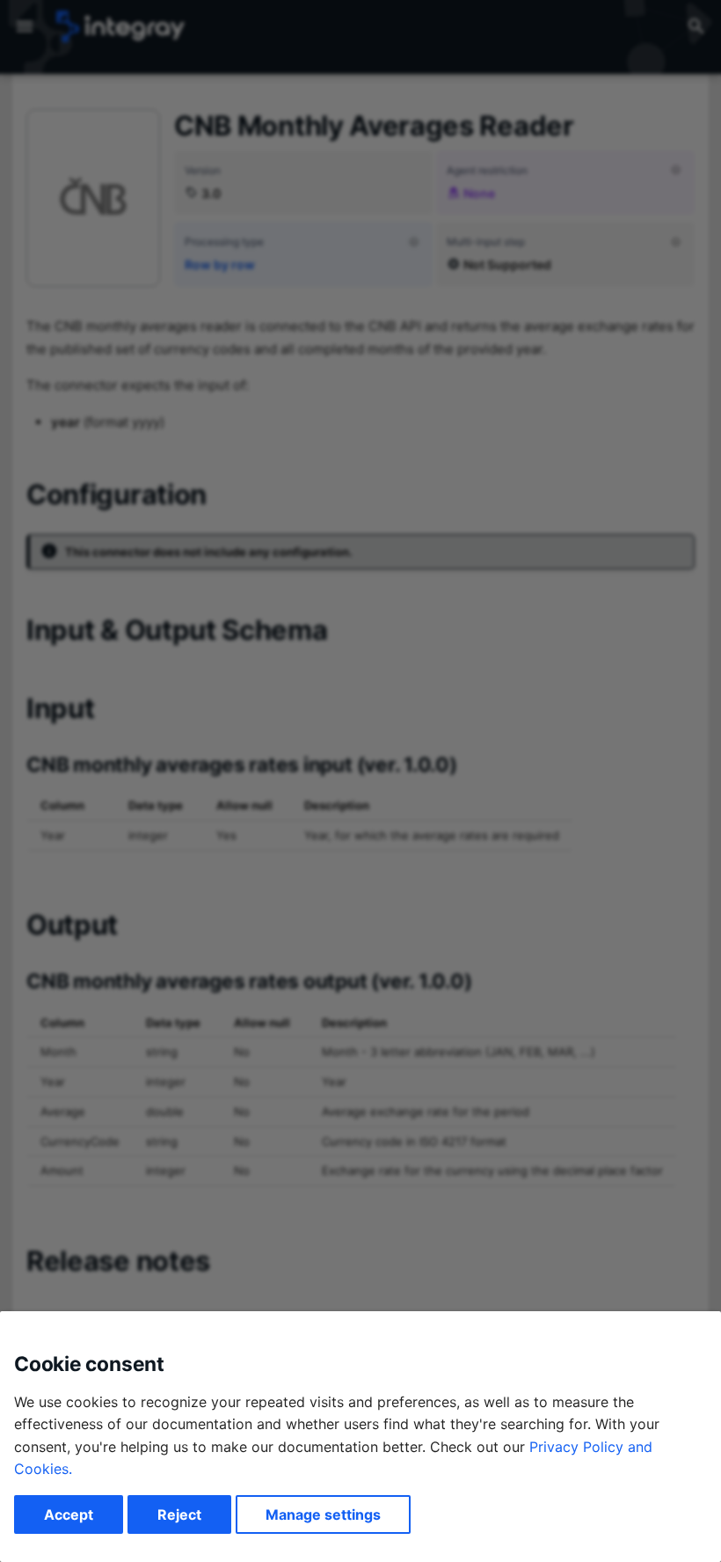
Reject (179, 1514)
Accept (68, 1514)
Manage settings (323, 1514)
